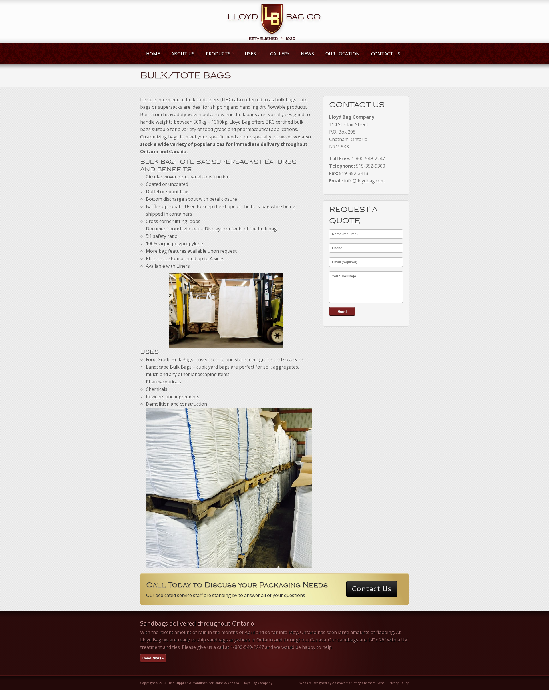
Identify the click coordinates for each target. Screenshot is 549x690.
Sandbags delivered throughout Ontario (197, 623)
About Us (182, 53)
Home (153, 53)
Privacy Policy (398, 683)
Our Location (342, 53)
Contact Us (385, 53)
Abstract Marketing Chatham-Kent (358, 683)
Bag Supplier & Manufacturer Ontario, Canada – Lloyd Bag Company (220, 683)
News (307, 53)
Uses (249, 53)
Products (217, 53)
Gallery (279, 53)
